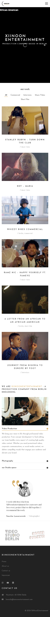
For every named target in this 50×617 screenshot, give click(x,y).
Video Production (9, 429)
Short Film (25, 99)
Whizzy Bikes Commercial (25, 229)
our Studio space (9, 468)
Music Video (40, 95)
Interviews (27, 95)
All (6, 95)
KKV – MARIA (25, 186)
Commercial (15, 95)
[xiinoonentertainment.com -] (6, 3)
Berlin (21, 233)
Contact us (6, 571)
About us (5, 566)
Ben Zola (25, 415)
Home (4, 562)
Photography (7, 461)
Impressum (6, 575)
